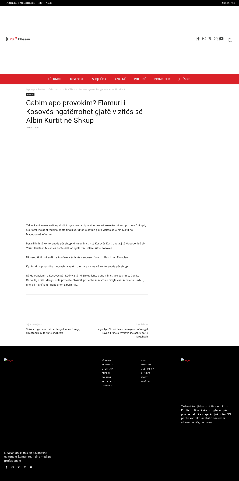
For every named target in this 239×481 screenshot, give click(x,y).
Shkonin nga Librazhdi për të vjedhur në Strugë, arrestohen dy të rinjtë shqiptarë (53, 331)
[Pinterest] (45, 135)
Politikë (41, 89)
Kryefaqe (30, 89)
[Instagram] (204, 39)
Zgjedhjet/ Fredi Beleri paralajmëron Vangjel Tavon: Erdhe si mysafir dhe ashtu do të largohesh (123, 333)
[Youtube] (221, 39)
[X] (210, 39)
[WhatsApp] (216, 39)
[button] (229, 40)
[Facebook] (198, 39)
